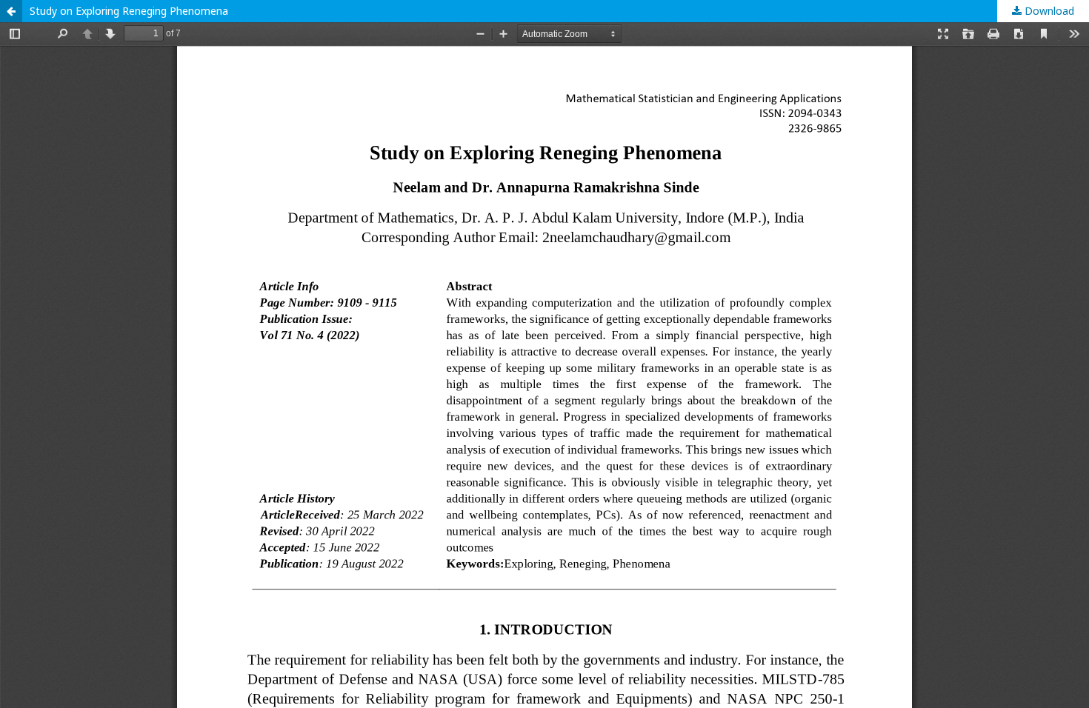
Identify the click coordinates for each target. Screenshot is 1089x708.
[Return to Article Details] (11, 11)
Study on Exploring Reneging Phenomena (129, 11)
